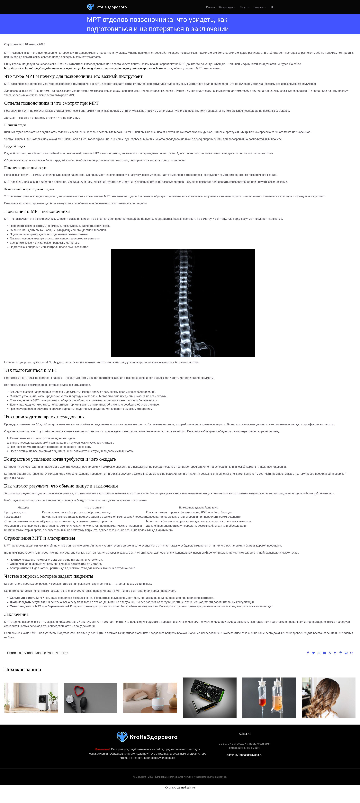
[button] (272, 7)
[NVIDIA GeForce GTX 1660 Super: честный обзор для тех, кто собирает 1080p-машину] (210, 698)
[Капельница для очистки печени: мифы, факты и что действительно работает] (269, 698)
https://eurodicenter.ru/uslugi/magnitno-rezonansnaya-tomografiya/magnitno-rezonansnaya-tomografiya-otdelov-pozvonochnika (83, 68)
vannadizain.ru (186, 787)
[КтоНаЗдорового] (107, 4)
